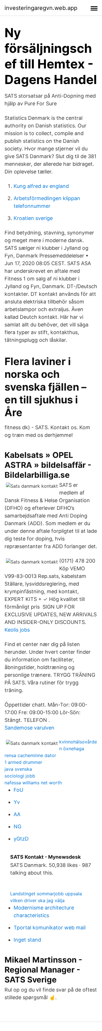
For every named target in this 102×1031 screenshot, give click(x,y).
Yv (17, 802)
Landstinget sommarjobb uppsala (46, 893)
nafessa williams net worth (33, 782)
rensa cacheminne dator (30, 755)
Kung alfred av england (41, 186)
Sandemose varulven (29, 728)
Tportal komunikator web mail (50, 928)
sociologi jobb (20, 776)
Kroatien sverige (33, 218)
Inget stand (27, 940)
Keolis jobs (17, 630)
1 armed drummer (23, 762)
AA (17, 814)
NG (17, 826)
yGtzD (21, 839)
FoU (18, 790)
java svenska (18, 769)
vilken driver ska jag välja (37, 900)
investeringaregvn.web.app (41, 8)
